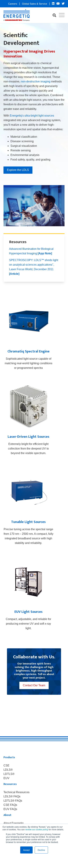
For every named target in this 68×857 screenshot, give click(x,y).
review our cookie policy (36, 829)
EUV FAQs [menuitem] (10, 809)
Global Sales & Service (35, 3)
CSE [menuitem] (6, 765)
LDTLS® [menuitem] (8, 774)
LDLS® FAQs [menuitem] (11, 796)
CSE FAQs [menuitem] (10, 805)
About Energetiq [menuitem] (13, 823)
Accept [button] (26, 849)
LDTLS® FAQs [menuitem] (12, 800)
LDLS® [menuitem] (8, 769)
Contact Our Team (34, 685)
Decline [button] (41, 849)
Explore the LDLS (18, 169)
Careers (13, 3)
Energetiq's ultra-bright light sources (32, 115)
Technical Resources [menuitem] (16, 792)
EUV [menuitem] (6, 778)
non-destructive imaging (35, 81)
